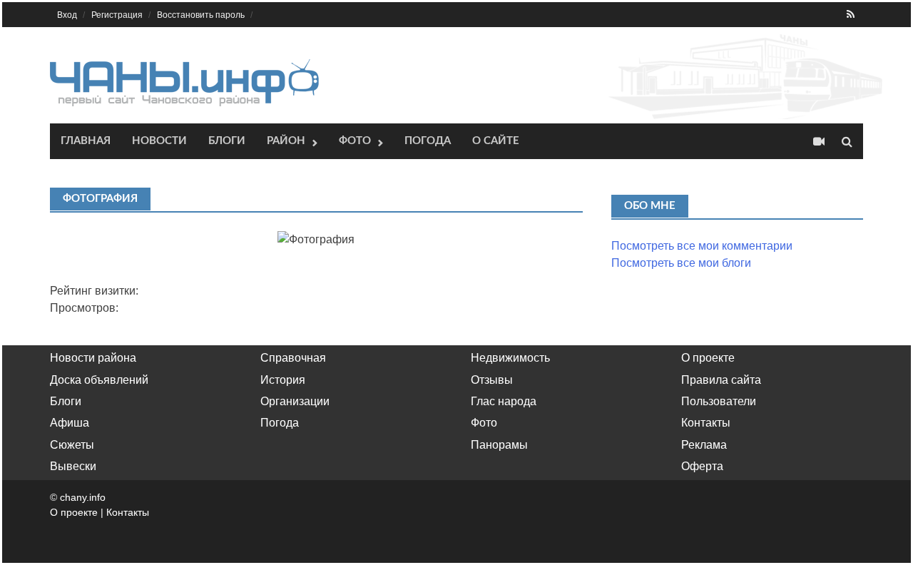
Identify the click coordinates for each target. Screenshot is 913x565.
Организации (295, 401)
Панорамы (499, 445)
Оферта (702, 466)
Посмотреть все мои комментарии (701, 246)
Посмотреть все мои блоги (681, 263)
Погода (427, 141)
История (282, 380)
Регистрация (117, 15)
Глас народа (503, 401)
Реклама (704, 445)
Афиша (69, 423)
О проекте (708, 358)
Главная (86, 141)
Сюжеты (72, 445)
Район (286, 141)
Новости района (93, 358)
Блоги (226, 141)
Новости (159, 141)
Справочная (293, 358)
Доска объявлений (99, 380)
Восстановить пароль (201, 15)
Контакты (705, 423)
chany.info (83, 497)
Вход (67, 15)
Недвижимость (510, 358)
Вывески (73, 466)
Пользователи (718, 401)
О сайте (495, 141)
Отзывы (492, 380)
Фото (355, 141)
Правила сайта (721, 380)
